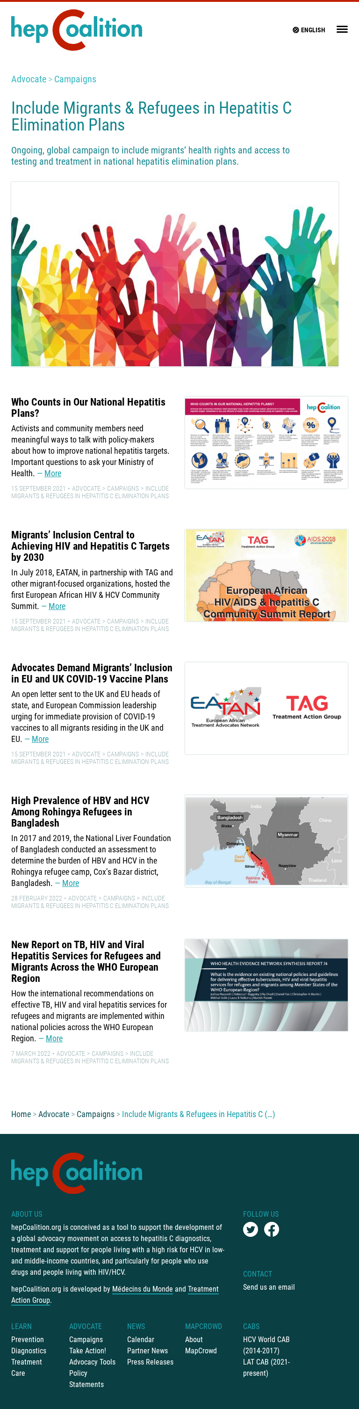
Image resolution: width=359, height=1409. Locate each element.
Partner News (147, 1350)
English (313, 30)
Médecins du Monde (142, 1289)
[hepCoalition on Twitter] (250, 1229)
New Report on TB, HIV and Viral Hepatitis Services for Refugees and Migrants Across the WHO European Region (86, 961)
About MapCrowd (201, 1345)
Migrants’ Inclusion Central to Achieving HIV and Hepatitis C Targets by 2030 (90, 546)
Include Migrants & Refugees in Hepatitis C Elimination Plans (90, 492)
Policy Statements (86, 1379)
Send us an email (269, 1287)
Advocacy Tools (92, 1362)
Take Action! (87, 1350)
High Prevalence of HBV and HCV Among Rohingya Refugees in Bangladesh (80, 812)
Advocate (28, 79)
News (136, 1326)
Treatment (26, 1362)
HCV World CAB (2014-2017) (266, 1345)
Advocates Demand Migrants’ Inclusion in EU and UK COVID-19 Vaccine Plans (91, 673)
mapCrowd (203, 1326)
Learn (21, 1326)
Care (18, 1373)
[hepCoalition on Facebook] (271, 1229)
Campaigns (75, 79)
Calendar (140, 1339)
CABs (251, 1326)
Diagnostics (28, 1350)
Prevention (27, 1339)
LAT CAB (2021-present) (266, 1368)
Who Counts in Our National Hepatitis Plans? (88, 407)
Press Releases (150, 1362)
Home (21, 1114)
